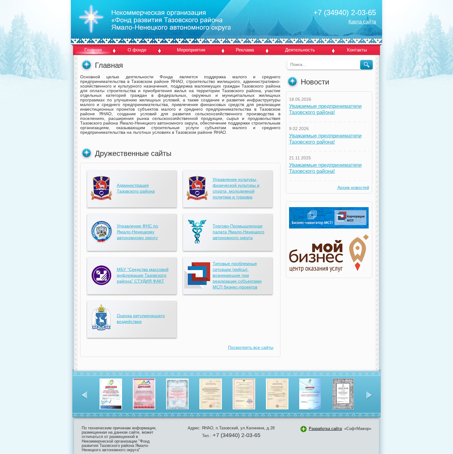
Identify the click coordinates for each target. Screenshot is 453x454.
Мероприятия (191, 49)
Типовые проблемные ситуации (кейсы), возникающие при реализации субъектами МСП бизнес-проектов (237, 275)
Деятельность (300, 49)
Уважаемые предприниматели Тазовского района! (325, 109)
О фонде (137, 49)
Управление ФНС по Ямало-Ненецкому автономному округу (137, 232)
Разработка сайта (325, 428)
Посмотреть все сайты (250, 347)
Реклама (245, 49)
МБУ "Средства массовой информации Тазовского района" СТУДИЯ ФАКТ (143, 275)
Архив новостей (353, 187)
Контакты (357, 49)
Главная (93, 49)
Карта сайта (362, 21)
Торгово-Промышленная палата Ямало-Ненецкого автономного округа (238, 232)
